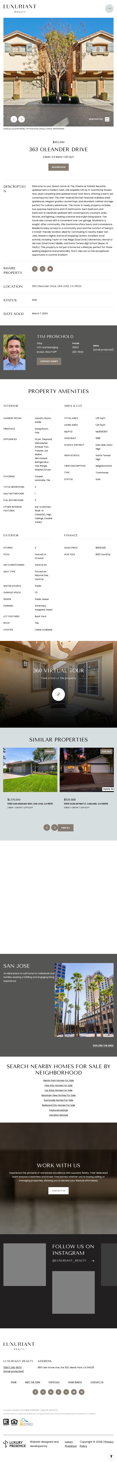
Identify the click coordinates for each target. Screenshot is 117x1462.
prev (14, 119)
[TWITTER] (66, 1392)
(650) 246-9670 (12, 1367)
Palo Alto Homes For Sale (58, 1085)
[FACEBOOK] (35, 1392)
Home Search (75, 1382)
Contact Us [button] (58, 1190)
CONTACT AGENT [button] (49, 361)
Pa (52, 1080)
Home (14, 1382)
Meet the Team (32, 1382)
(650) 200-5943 (77, 350)
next (21, 119)
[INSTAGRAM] (43, 1392)
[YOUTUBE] (74, 1392)
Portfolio (54, 1382)
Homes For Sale (65, 1080)
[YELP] (58, 1392)
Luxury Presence (71, 1444)
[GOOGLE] (81, 1392)
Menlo (46, 1080)
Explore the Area (103, 1045)
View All (65, 827)
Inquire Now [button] (58, 167)
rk (55, 1080)
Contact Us (96, 1382)
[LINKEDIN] (51, 1392)
